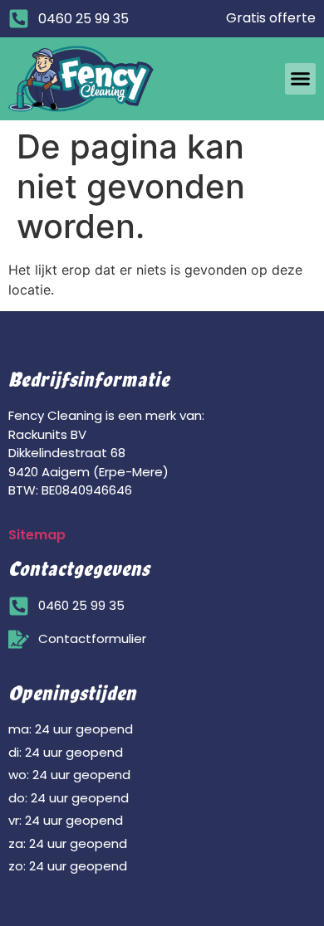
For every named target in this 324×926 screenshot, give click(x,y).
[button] (301, 79)
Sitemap (37, 534)
